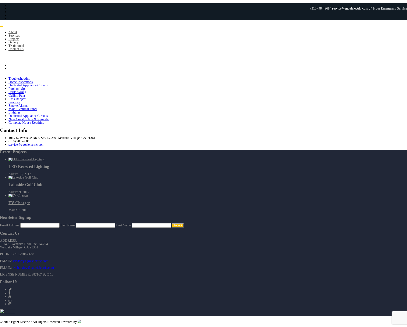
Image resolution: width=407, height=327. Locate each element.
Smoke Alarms (18, 105)
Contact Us (16, 49)
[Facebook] (9, 293)
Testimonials (16, 45)
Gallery (13, 42)
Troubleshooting (19, 78)
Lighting (14, 112)
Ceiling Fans (16, 95)
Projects (13, 39)
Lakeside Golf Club (25, 184)
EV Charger (19, 203)
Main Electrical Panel (22, 109)
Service (13, 68)
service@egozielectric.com (350, 8)
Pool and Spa (17, 88)
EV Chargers (17, 99)
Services (14, 35)
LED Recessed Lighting (28, 166)
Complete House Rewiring (26, 122)
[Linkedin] (9, 300)
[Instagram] (9, 304)
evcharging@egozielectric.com (33, 267)
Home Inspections (20, 82)
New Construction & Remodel (28, 119)
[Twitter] (10, 289)
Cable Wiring (17, 92)
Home (12, 65)
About (12, 32)
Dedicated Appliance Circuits (28, 85)
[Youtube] (9, 296)
